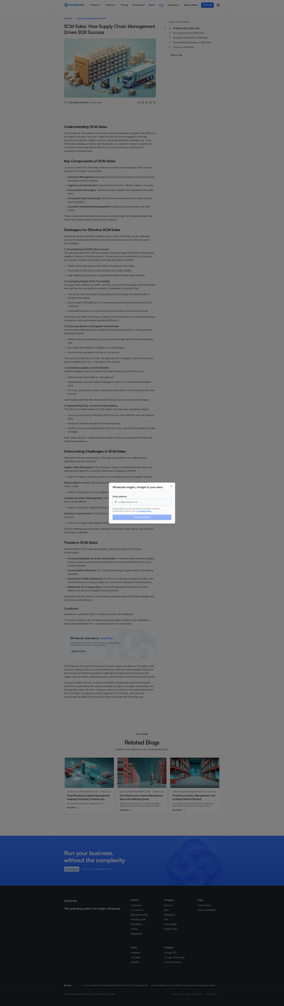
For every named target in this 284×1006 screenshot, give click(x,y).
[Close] (171, 486)
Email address (120, 496)
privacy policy (145, 511)
